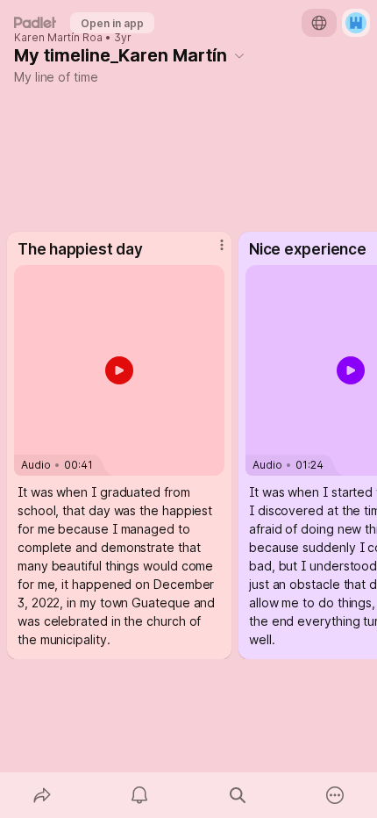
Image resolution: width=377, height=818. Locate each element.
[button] (119, 370)
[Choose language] (319, 23)
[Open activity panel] (140, 795)
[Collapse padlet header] (239, 55)
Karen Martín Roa (58, 38)
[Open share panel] (42, 795)
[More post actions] (210, 252)
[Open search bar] (237, 795)
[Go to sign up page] (356, 23)
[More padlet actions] (335, 795)
